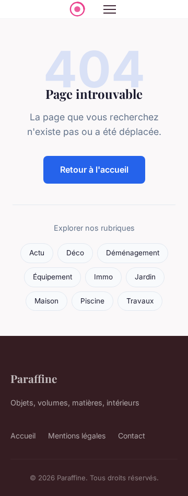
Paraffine (33, 378)
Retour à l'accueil (94, 169)
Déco (75, 253)
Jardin (145, 277)
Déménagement (132, 253)
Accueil (23, 435)
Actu (36, 253)
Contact (131, 435)
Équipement (52, 277)
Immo (103, 277)
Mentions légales (76, 435)
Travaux (140, 301)
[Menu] (109, 9)
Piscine (92, 301)
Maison (46, 301)
